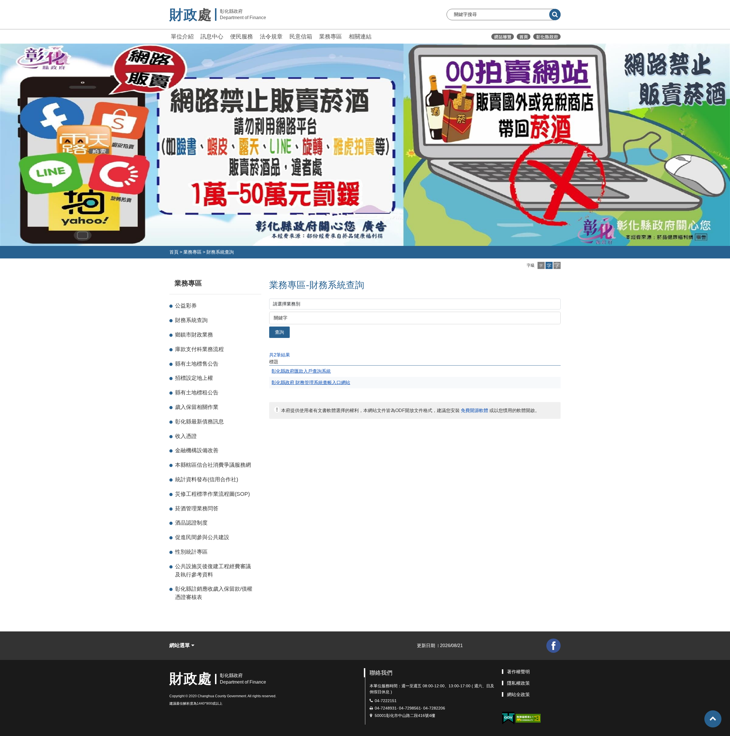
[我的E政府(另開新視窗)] (508, 718)
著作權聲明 (518, 671)
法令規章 (271, 36)
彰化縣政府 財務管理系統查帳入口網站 (310, 382)
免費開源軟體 (474, 410)
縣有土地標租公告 (196, 392)
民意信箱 (300, 36)
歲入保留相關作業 (196, 407)
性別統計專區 (191, 552)
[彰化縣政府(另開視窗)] (546, 37)
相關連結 (360, 36)
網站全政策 (518, 694)
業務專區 (330, 36)
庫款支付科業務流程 (199, 349)
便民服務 (241, 36)
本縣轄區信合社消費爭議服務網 (213, 465)
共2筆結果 (279, 354)
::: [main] (265, 282)
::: (167, 35)
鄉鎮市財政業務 (194, 335)
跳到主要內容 (19, 3)
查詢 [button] (279, 332)
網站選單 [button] (180, 645)
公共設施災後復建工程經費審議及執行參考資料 (213, 570)
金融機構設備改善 (196, 450)
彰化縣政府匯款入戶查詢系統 (301, 371)
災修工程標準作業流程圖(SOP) (212, 494)
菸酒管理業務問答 (196, 508)
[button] (541, 265)
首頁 (174, 252)
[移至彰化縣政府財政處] (523, 37)
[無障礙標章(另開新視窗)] (528, 717)
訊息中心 (211, 36)
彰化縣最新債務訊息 (199, 422)
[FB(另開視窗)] (553, 646)
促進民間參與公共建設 (202, 537)
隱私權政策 (518, 683)
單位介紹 (182, 36)
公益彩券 (186, 306)
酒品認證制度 (191, 523)
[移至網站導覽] (502, 37)
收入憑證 (186, 436)
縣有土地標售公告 (196, 364)
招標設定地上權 (194, 378)
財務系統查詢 (220, 252)
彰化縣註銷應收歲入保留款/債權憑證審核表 (213, 593)
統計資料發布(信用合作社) (206, 479)
